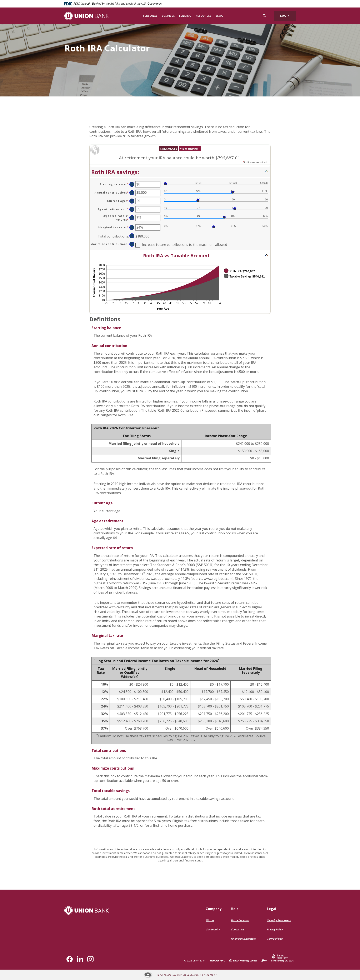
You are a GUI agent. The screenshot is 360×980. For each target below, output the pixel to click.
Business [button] (168, 16)
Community (213, 929)
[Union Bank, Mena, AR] (86, 16)
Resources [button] (203, 16)
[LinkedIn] (80, 959)
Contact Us (237, 929)
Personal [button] (150, 16)
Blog (219, 16)
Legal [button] (271, 908)
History (210, 920)
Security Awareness (279, 920)
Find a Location (240, 920)
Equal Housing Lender (245, 960)
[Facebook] (69, 959)
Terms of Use (274, 938)
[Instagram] (90, 959)
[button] (180, 172)
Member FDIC (217, 960)
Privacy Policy (274, 929)
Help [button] (235, 908)
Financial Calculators (243, 938)
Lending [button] (185, 16)
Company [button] (213, 908)
